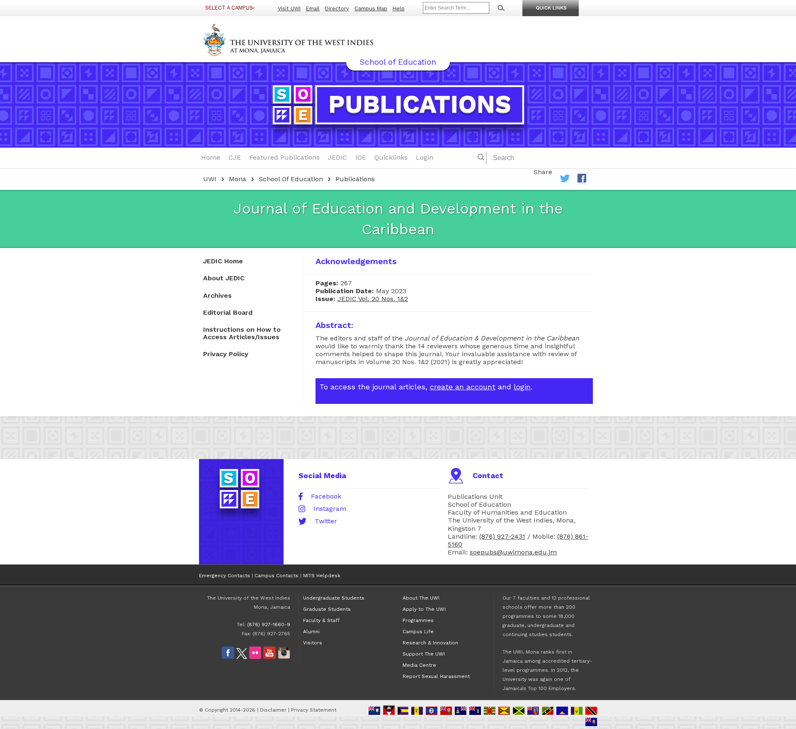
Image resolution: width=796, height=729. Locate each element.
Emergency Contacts (224, 575)
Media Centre (419, 665)
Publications (355, 179)
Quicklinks (391, 157)
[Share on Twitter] (565, 180)
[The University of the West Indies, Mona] (311, 39)
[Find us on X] (241, 657)
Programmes (418, 620)
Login (424, 157)
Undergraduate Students (333, 598)
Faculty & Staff (321, 620)
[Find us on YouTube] (269, 657)
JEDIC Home (223, 261)
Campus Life (418, 631)
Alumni (311, 631)
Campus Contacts (276, 575)
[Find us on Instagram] (284, 657)
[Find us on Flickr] (255, 657)
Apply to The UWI (424, 609)
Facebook (326, 496)
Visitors (312, 643)
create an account (462, 386)
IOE (360, 157)
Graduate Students (327, 609)
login (522, 386)
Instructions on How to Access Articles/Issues (242, 333)
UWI (209, 179)
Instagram (329, 509)
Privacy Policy (225, 354)
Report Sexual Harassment (436, 676)
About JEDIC (224, 278)
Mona (237, 179)
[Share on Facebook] (582, 180)
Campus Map (370, 8)
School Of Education (291, 179)
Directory (337, 8)
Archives (217, 295)
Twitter (326, 521)
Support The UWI (424, 654)
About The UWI (421, 598)
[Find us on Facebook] (228, 657)
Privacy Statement (313, 710)
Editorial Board (227, 312)
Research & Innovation (430, 643)
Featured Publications (284, 157)
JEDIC (337, 157)
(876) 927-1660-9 (268, 624)
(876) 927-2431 (502, 536)
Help (399, 8)
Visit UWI (289, 8)
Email (313, 8)
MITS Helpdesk (321, 575)
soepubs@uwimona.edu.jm (513, 552)
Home (210, 157)
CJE (234, 157)
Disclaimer (273, 710)
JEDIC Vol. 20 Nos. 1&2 (372, 299)
